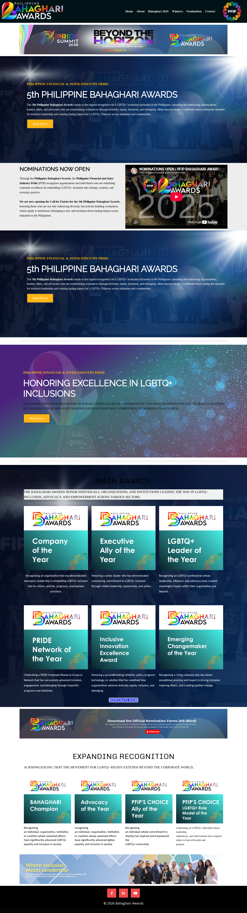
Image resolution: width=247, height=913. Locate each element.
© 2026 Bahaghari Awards (124, 903)
